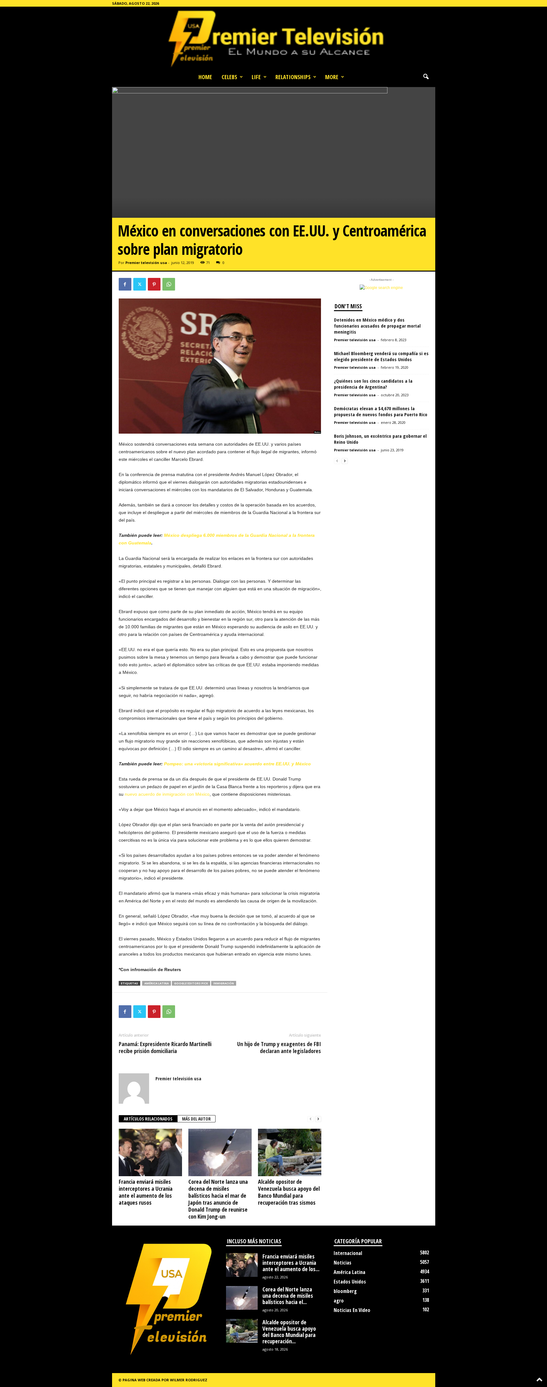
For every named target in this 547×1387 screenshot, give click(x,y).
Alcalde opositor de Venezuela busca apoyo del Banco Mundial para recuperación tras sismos (289, 1192)
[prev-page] (310, 1119)
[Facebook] (125, 284)
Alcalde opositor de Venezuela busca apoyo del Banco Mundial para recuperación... (289, 1331)
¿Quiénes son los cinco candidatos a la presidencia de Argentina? (373, 384)
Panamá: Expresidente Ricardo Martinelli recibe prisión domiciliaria (165, 1047)
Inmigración (223, 983)
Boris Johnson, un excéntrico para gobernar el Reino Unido (380, 439)
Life (256, 77)
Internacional (348, 1253)
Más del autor (196, 1119)
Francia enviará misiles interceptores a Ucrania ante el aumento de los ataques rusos (146, 1192)
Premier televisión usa (146, 262)
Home (205, 77)
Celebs (229, 77)
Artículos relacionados (148, 1119)
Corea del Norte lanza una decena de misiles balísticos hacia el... (287, 1295)
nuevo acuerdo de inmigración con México (167, 794)
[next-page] (318, 1119)
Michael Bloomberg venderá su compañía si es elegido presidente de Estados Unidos (381, 356)
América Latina (156, 983)
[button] (426, 77)
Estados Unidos (350, 1281)
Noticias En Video (352, 1310)
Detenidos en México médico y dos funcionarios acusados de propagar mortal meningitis (377, 326)
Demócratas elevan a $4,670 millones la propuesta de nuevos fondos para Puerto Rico (380, 411)
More (331, 77)
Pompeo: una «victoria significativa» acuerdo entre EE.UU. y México (237, 763)
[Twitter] (139, 284)
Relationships (293, 77)
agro (339, 1300)
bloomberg (345, 1291)
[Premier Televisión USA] (273, 38)
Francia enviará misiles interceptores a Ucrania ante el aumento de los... (290, 1262)
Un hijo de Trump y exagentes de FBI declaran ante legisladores (279, 1047)
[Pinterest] (154, 284)
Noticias (342, 1262)
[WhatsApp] (168, 284)
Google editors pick (191, 983)
